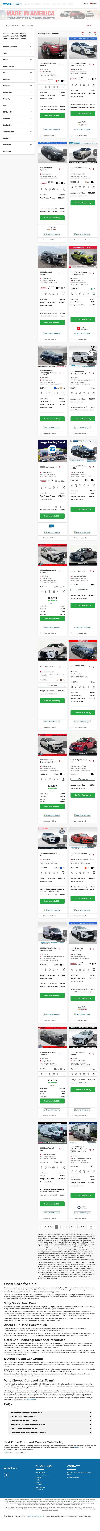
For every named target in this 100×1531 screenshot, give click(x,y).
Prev (51, 1227)
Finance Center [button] (46, 4)
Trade (38, 1480)
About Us (39, 1485)
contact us (77, 1448)
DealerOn (30, 1516)
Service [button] (54, 4)
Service (38, 1482)
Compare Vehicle (49, 135)
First (43, 1227)
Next (73, 1227)
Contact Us (39, 1490)
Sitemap (36, 1516)
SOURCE (8, 1452)
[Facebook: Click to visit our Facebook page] (6, 1475)
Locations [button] (59, 4)
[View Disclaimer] (57, 87)
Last (81, 1227)
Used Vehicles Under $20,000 (14, 39)
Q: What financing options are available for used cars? (27, 1425)
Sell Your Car (38, 4)
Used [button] (28, 4)
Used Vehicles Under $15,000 (14, 36)
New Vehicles (40, 1472)
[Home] (25, 4)
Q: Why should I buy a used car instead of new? (25, 1413)
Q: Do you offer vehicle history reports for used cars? (27, 1433)
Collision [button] (70, 4)
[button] (65, 48)
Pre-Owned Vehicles (43, 1475)
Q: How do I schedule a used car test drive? (24, 1429)
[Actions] (63, 64)
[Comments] (63, 87)
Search (89, 25)
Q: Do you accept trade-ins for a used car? (23, 1421)
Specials (38, 1477)
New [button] (32, 4)
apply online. (31, 1400)
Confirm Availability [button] (52, 115)
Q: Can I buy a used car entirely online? (22, 1417)
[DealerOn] (9, 1516)
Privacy (42, 1516)
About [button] (65, 4)
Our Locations (40, 1487)
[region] (52, 610)
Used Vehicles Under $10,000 (14, 33)
